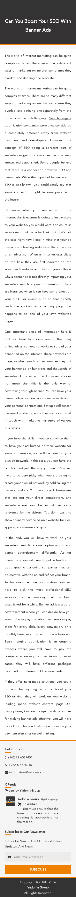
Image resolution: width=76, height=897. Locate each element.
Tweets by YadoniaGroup (22, 790)
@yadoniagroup (49, 799)
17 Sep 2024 (30, 804)
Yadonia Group (28, 799)
